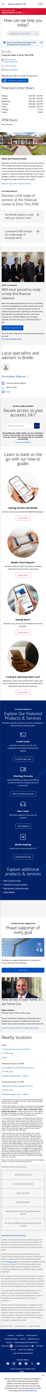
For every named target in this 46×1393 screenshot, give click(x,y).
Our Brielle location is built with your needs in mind (23, 215)
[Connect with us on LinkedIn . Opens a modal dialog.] (20, 1363)
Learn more (23, 518)
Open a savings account (12, 881)
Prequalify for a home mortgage (15, 884)
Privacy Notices (31, 1391)
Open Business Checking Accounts (16, 888)
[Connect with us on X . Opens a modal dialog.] (32, 1363)
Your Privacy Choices (22, 1346)
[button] (3, 4)
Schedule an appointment (14, 80)
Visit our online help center (11, 339)
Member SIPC (12, 1262)
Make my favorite (10, 70)
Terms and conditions (23, 442)
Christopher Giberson (14, 376)
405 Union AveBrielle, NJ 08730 (10, 61)
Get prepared (23, 826)
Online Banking (9, 892)
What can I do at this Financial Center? (16, 184)
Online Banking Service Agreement (13, 1235)
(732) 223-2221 (10, 66)
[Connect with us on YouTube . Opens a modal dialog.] (38, 1363)
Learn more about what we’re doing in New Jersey (20, 1028)
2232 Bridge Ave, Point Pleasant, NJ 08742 (18, 1068)
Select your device (16, 426)
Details (4, 1057)
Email (8, 392)
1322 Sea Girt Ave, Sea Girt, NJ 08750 (16, 1049)
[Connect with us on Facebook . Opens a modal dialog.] (7, 1363)
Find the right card (23, 759)
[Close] (43, 1375)
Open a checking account (23, 793)
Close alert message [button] (41, 42)
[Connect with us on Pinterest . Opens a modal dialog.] (26, 1363)
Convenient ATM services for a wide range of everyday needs (23, 231)
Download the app (23, 857)
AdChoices (5, 1346)
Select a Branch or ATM (11, 13)
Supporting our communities (19, 33)
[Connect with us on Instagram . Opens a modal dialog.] (14, 1363)
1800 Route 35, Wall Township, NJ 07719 (17, 1086)
